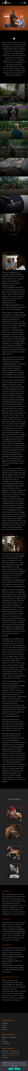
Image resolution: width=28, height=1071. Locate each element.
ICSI (3, 1039)
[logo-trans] (11, 3)
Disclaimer (5, 1041)
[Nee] (26, 1066)
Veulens (4, 1027)
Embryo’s (5, 1029)
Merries (4, 1025)
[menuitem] (24, 3)
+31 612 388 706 (14, 1051)
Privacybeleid (6, 1043)
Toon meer (14, 234)
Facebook (5, 1057)
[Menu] (24, 3)
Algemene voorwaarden (9, 1037)
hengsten (14, 60)
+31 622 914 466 (14, 1053)
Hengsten (5, 1023)
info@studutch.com (13, 1055)
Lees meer (17, 1068)
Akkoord (11, 1068)
